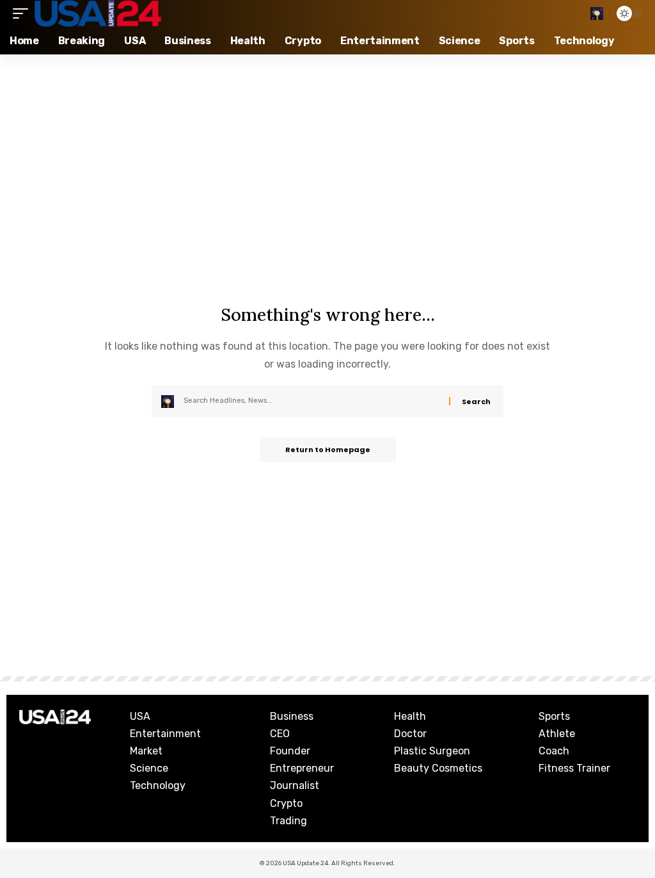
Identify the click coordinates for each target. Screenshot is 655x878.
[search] (596, 13)
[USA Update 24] (98, 13)
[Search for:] (311, 402)
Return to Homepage (327, 449)
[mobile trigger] (24, 13)
